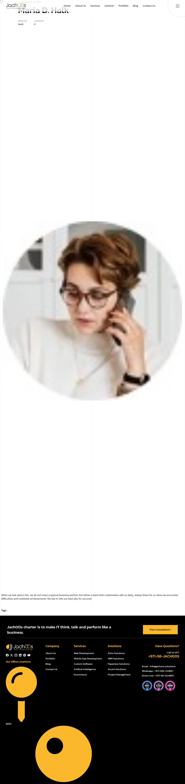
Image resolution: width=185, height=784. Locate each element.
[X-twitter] (11, 655)
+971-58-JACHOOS (163, 656)
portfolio (123, 6)
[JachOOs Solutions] (16, 5)
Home (67, 6)
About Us (80, 6)
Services (95, 6)
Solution (109, 6)
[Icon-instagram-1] (15, 655)
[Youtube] (28, 655)
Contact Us (149, 6)
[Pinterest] (24, 655)
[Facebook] (7, 655)
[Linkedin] (20, 655)
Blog (135, 6)
